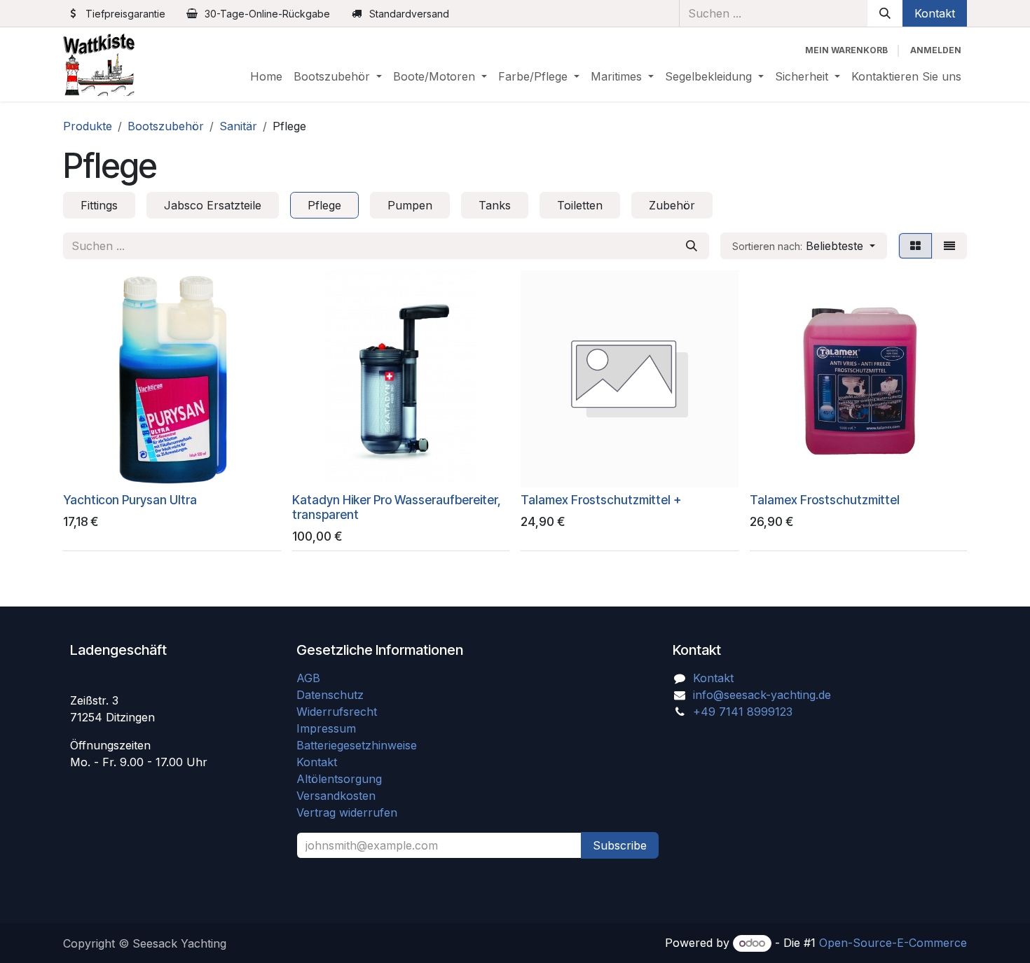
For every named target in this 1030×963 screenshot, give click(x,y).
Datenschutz (330, 695)
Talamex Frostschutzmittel (825, 499)
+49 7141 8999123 (742, 712)
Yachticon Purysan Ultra (130, 499)
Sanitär (238, 126)
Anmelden (935, 50)
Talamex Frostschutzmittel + (601, 499)
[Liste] (949, 246)
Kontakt (934, 13)
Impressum (326, 728)
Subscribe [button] (620, 845)
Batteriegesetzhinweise (356, 745)
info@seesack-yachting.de (762, 695)
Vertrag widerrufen (346, 812)
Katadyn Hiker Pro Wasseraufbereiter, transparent (396, 507)
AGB (310, 678)
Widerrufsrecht (336, 712)
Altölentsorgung (339, 779)
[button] (803, 246)
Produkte (87, 126)
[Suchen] (884, 13)
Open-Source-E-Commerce (893, 943)
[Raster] (915, 246)
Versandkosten (341, 796)
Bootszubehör (166, 126)
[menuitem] (266, 76)
